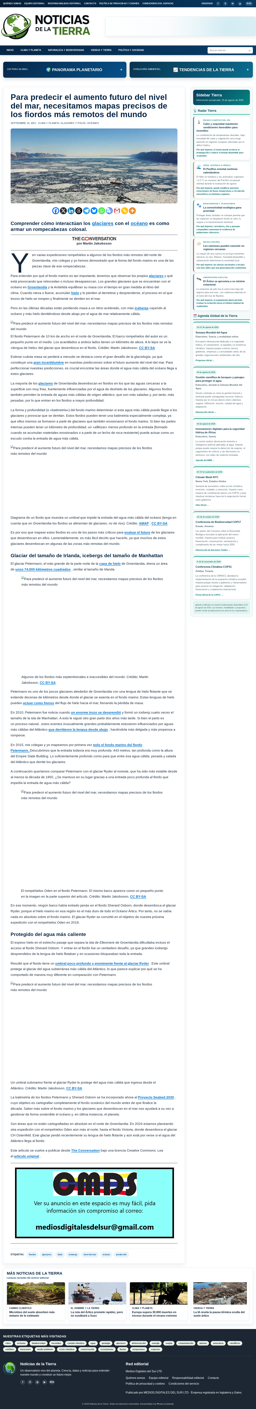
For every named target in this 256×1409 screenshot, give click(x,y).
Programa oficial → (205, 360)
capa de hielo (110, 563)
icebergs (142, 308)
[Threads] (78, 210)
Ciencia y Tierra (101, 50)
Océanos (93, 123)
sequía (169, 1343)
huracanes (25, 1349)
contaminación (186, 1343)
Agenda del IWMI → (205, 460)
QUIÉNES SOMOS (12, 3)
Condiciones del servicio (184, 1383)
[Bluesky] (94, 210)
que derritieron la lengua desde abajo (78, 729)
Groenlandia (37, 287)
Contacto (213, 1377)
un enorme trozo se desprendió (96, 712)
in (233, 3)
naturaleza (218, 1343)
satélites (9, 1349)
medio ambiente (45, 1349)
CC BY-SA (147, 348)
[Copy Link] (124, 210)
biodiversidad (38, 1343)
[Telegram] (86, 210)
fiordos (32, 1254)
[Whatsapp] (101, 210)
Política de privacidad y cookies (145, 1383)
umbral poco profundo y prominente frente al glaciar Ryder (102, 963)
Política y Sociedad (131, 50)
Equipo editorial (158, 1377)
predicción (121, 1254)
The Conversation (85, 1150)
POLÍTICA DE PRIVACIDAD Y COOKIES (119, 3)
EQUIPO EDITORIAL (34, 3)
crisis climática (66, 1349)
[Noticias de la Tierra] (49, 26)
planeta (203, 1343)
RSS (249, 3)
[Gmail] (117, 210)
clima (8, 1343)
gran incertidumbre (48, 362)
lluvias (123, 1349)
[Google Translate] (109, 210)
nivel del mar (90, 1254)
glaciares (103, 223)
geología (106, 1343)
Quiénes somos (135, 1377)
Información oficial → (206, 412)
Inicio (10, 50)
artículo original (26, 1156)
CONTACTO (90, 3)
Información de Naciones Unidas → (213, 550)
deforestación (139, 1343)
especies (155, 1349)
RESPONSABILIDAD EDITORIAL (64, 3)
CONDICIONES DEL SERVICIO (157, 3)
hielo (75, 293)
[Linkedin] (71, 210)
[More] (132, 210)
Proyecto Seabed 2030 (156, 1097)
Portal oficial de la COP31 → (209, 594)
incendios (56, 1343)
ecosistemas (106, 1349)
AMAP (144, 523)
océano (139, 223)
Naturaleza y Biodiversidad (66, 50)
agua (93, 1343)
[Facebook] (55, 210)
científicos (235, 1343)
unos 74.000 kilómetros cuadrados (43, 569)
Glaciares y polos (73, 123)
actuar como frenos (38, 703)
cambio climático (75, 1343)
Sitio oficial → (202, 505)
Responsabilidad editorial (188, 1377)
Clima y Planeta (31, 50)
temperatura (138, 1349)
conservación (87, 1349)
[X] (63, 210)
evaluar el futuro (137, 532)
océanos (21, 1343)
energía (155, 1343)
